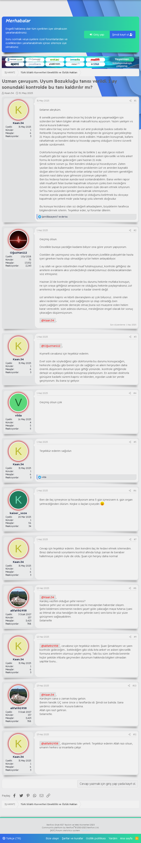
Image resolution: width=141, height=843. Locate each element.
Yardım (113, 838)
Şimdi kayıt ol (121, 34)
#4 (134, 393)
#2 (135, 230)
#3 (135, 336)
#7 (135, 539)
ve (55, 216)
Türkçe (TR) (13, 838)
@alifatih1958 (49, 646)
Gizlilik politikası (96, 838)
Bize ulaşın (52, 838)
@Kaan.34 (47, 320)
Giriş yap (98, 34)
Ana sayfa (126, 838)
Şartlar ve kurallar (72, 838)
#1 (135, 100)
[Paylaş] (130, 101)
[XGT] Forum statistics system (70, 830)
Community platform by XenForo (70, 827)
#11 (134, 734)
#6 (134, 490)
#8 (134, 588)
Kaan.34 (9, 93)
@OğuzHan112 (50, 346)
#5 (135, 442)
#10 (134, 685)
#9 (135, 636)
